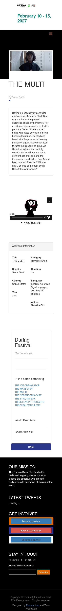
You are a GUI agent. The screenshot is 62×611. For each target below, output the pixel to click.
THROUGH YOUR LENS (27, 405)
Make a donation (31, 521)
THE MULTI (21, 392)
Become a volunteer (31, 530)
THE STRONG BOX (25, 398)
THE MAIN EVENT (24, 388)
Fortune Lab (32, 605)
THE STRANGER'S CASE (28, 395)
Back (31, 447)
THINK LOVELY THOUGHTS (29, 401)
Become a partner (31, 539)
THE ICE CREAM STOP (27, 385)
